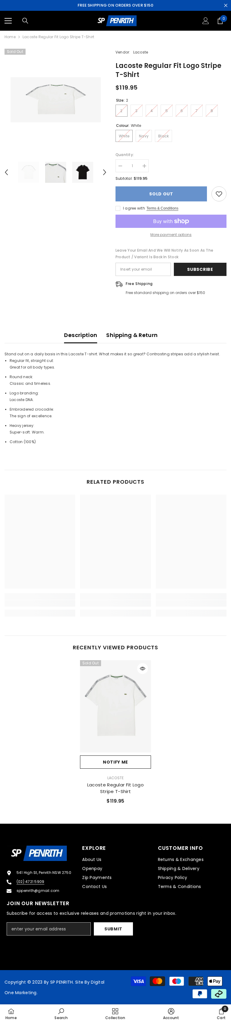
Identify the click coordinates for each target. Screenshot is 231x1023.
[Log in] (205, 20)
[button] (6, 172)
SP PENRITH (61, 982)
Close (225, 5)
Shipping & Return (132, 335)
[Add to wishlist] (218, 193)
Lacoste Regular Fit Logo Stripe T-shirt (115, 788)
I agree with (134, 208)
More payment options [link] (171, 234)
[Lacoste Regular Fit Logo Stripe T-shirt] (115, 706)
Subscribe (200, 269)
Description (80, 335)
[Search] (25, 20)
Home (10, 36)
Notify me (115, 762)
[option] (55, 99)
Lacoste (140, 52)
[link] (40, 603)
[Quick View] (142, 668)
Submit (113, 929)
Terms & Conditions (162, 208)
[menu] (8, 20)
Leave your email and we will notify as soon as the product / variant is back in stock (164, 253)
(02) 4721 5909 (30, 881)
